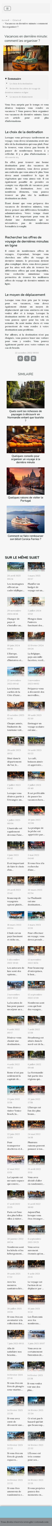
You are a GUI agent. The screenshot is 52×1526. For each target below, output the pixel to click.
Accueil (5, 20)
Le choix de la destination (21, 84)
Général (16, 20)
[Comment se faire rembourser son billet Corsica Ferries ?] (26, 519)
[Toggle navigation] (7, 8)
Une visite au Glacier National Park (16, 1439)
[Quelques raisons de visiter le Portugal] (26, 481)
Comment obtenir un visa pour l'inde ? (16, 919)
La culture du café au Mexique (36, 742)
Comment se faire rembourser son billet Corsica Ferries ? (25, 537)
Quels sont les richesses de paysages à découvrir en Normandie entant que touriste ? (25, 415)
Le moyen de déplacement (21, 97)
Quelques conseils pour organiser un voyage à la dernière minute (25, 459)
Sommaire (14, 78)
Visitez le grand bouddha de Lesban (36, 1370)
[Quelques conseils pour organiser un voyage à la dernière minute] (26, 439)
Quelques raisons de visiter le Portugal (25, 499)
